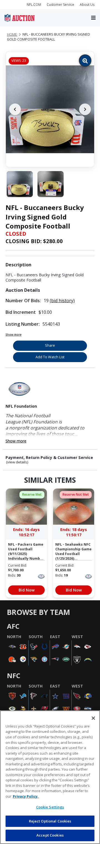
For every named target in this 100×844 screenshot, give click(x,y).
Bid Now (26, 590)
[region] (50, 777)
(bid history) (62, 301)
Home (12, 34)
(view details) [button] (17, 462)
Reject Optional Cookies (50, 821)
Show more (13, 334)
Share (50, 345)
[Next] (85, 109)
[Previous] (15, 109)
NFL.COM (34, 4)
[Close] (93, 718)
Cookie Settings (50, 807)
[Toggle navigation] (93, 18)
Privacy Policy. (26, 796)
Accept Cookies (50, 835)
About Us (87, 4)
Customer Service (60, 4)
